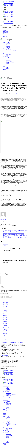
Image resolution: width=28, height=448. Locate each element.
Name (2, 284)
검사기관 (5, 323)
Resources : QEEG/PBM (11, 394)
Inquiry (7, 411)
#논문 (4, 35)
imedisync (4, 93)
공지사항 (5, 317)
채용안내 (5, 333)
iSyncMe (7, 388)
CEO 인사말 (6, 327)
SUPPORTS (5, 400)
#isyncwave (5, 30)
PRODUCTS (6, 386)
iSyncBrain (5, 303)
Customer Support (4, 355)
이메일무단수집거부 (14, 342)
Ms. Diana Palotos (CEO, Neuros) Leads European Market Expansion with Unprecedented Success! (15, 231)
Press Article (5, 244)
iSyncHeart (5, 304)
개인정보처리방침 (5, 342)
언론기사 (5, 315)
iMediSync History (10, 406)
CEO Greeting (9, 404)
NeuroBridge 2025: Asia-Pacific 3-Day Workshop (13, 233)
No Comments (14, 93)
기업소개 (5, 329)
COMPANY (5, 402)
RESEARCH (6, 391)
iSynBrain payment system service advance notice (13, 234)
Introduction (8, 403)
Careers (7, 408)
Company (5, 325)
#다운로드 (5, 36)
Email (2, 286)
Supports (5, 319)
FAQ (4, 335)
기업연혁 (5, 330)
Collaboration (6, 309)
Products (5, 300)
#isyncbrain (5, 31)
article (2, 80)
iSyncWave (5, 302)
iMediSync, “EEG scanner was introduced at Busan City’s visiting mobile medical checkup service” (15, 238)
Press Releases (9, 397)
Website (2, 287)
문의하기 (5, 339)
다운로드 (5, 321)
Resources (5, 310)
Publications (5, 311)
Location (7, 407)
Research (5, 306)
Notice (4, 245)
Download (8, 401)
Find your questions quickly (6, 224)
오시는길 (5, 332)
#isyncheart (5, 32)
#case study (5, 33)
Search (14, 225)
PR (3, 313)
